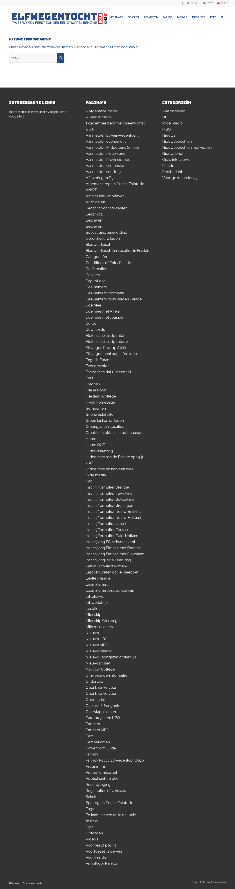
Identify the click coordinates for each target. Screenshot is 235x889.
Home (91, 439)
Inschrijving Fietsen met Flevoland (115, 554)
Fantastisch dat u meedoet (108, 372)
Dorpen (92, 323)
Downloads (95, 329)
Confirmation (96, 269)
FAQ (89, 378)
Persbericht (172, 172)
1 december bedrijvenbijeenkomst (115, 123)
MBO (166, 129)
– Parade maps (98, 117)
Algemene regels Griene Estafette (115, 184)
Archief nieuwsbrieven (105, 196)
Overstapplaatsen (101, 712)
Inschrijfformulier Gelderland (110, 499)
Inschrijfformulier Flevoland (109, 493)
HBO (166, 117)
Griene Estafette (99, 414)
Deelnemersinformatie (105, 293)
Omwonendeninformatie (106, 675)
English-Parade (99, 360)
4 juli (90, 129)
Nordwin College (100, 669)
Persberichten (98, 742)
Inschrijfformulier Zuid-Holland (112, 536)
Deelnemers (96, 287)
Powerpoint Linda (101, 748)
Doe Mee (93, 305)
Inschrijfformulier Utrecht (107, 523)
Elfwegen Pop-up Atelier (107, 347)
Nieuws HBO (97, 639)
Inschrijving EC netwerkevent (110, 542)
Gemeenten (96, 408)
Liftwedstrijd (97, 602)
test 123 (92, 821)
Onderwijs (94, 681)
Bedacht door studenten (106, 208)
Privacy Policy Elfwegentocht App (115, 760)
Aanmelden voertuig (103, 172)
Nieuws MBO (97, 645)
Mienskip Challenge (103, 621)
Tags (90, 809)
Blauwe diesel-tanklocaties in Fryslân (117, 250)
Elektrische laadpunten (105, 335)
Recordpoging (98, 784)
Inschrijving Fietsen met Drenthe (113, 548)
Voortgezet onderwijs (104, 851)
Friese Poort (96, 390)
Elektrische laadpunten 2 (107, 341)
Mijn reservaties (99, 627)
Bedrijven (94, 220)
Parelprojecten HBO (103, 718)
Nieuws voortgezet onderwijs (111, 657)
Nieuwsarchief (98, 663)
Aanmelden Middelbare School (112, 147)
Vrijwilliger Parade (101, 863)
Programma (96, 766)
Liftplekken (95, 596)
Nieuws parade (99, 651)
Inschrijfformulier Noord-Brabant (113, 511)
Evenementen (97, 366)
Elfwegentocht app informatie (111, 354)
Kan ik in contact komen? (106, 566)
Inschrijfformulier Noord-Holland (113, 517)
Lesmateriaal (97, 584)
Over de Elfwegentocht (106, 705)
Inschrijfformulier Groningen (109, 505)
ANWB (91, 190)
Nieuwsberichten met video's (187, 147)
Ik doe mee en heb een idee (110, 469)
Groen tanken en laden (105, 420)
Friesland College (101, 396)
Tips (89, 827)
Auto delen (95, 202)
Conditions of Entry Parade (108, 263)
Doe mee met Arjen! (103, 311)
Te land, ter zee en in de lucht (111, 815)
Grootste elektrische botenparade (115, 432)
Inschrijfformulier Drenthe (107, 487)
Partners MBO (97, 730)
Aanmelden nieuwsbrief (106, 153)
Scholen (93, 796)
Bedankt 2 (94, 214)
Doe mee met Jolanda (104, 317)
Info (89, 481)
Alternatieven (173, 111)
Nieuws (92, 633)
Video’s (92, 839)
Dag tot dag (96, 281)
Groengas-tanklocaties (105, 426)
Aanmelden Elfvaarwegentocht (112, 135)
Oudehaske (95, 699)
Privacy (92, 754)
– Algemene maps (101, 111)
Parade (168, 165)
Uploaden (94, 833)
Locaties (93, 608)
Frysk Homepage (100, 402)
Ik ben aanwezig (99, 451)
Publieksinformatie (102, 778)
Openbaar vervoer (101, 687)
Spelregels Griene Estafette (109, 803)
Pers (89, 736)
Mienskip (93, 614)
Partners (93, 724)
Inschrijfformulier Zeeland (108, 530)
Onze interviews (176, 159)
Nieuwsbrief (173, 153)
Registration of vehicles (106, 790)
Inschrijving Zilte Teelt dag (108, 560)
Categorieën (96, 256)
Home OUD (95, 445)
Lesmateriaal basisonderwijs (110, 590)
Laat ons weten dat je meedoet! (112, 572)
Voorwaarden (97, 857)
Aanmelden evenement (106, 141)
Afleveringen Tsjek (102, 178)
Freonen (93, 384)
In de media (96, 475)
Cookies (93, 275)
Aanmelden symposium (106, 165)
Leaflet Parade (98, 578)
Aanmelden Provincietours (108, 159)
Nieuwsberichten (177, 141)
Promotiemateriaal (101, 772)
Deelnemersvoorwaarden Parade (114, 299)
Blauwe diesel (98, 244)
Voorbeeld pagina (101, 845)
